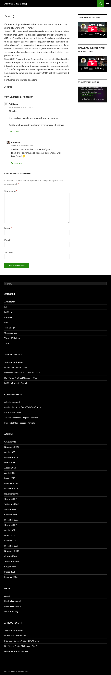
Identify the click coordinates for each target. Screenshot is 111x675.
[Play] (82, 34)
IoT (5, 307)
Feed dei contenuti (12, 601)
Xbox (6, 343)
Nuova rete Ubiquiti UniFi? (16, 367)
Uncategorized (10, 333)
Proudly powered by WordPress (16, 671)
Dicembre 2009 (11, 488)
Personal (8, 317)
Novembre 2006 (11, 551)
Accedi (7, 596)
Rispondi (15, 132)
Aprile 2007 (9, 530)
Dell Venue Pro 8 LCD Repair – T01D (20, 378)
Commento (10, 190)
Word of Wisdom (12, 338)
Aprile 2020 (9, 452)
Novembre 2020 (11, 447)
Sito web (8, 252)
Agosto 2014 (10, 467)
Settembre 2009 (11, 504)
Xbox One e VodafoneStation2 (29, 407)
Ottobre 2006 (10, 556)
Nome (8, 228)
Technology (9, 327)
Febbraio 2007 (10, 540)
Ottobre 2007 (10, 525)
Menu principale (107, 3)
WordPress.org (11, 611)
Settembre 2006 (11, 561)
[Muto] (100, 34)
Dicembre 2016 (11, 457)
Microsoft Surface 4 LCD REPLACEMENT (22, 372)
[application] (92, 30)
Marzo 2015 (9, 462)
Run (6, 322)
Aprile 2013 (9, 473)
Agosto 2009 (10, 509)
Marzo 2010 (9, 478)
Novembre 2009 (11, 493)
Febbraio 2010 (10, 483)
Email (7, 240)
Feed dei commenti (12, 606)
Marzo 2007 (9, 535)
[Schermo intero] (104, 34)
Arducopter (9, 301)
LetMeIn (8, 312)
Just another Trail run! (14, 362)
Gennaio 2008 (10, 514)
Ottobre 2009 (10, 499)
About (17, 402)
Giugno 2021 (10, 441)
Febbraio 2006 (10, 577)
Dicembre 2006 (11, 546)
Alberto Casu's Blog (15, 3)
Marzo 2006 (9, 572)
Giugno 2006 (10, 566)
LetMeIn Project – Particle (16, 383)
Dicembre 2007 (11, 519)
